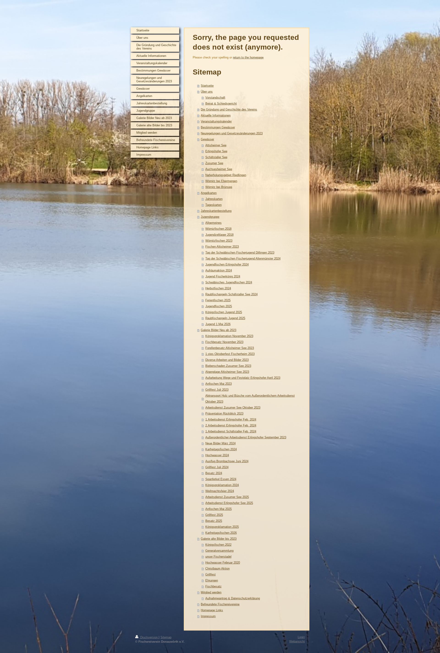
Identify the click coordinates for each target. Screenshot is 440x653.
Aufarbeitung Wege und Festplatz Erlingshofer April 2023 (242, 377)
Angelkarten (209, 193)
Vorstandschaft (215, 97)
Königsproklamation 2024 (222, 485)
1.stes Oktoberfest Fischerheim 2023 (230, 354)
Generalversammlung (219, 550)
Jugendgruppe (210, 217)
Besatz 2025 (213, 521)
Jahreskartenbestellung (216, 211)
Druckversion (149, 637)
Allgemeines (213, 222)
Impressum (208, 616)
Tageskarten (213, 205)
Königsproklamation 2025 (222, 526)
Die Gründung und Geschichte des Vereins (229, 109)
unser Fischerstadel (218, 556)
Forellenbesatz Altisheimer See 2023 (229, 348)
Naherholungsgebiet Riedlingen (225, 175)
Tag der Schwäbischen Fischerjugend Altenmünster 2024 (242, 258)
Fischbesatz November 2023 (224, 342)
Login (301, 637)
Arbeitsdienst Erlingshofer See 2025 (229, 503)
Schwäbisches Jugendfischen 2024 (228, 282)
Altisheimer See (215, 145)
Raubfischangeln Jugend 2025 (225, 318)
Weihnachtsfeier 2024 (219, 491)
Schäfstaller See (216, 157)
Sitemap (165, 637)
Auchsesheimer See (218, 169)
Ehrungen (211, 580)
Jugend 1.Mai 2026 (218, 324)
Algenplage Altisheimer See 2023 (227, 372)
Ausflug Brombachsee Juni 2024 (226, 461)
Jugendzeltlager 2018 (219, 234)
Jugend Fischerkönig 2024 (222, 276)
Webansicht (297, 641)
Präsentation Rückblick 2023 (224, 413)
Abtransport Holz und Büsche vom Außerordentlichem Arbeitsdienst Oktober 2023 (250, 398)
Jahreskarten (214, 199)
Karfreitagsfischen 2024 (221, 449)
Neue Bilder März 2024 (220, 443)
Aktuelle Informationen (216, 115)
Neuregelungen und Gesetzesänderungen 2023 (232, 133)
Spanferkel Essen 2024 (220, 479)
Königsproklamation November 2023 (229, 336)
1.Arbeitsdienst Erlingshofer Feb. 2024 (230, 419)
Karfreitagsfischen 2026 (221, 532)
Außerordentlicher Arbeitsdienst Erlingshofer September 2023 (245, 437)
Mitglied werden (211, 592)
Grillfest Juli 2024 (216, 467)
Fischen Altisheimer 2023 (222, 246)
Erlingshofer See (216, 151)
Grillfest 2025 (214, 515)
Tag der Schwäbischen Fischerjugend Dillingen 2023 (239, 252)
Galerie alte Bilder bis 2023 (218, 538)
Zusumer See (214, 163)
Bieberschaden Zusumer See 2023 (228, 366)
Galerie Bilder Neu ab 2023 (218, 330)
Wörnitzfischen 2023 (218, 240)
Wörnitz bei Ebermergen (221, 181)
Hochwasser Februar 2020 (222, 562)
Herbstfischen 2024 (218, 288)
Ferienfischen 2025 (218, 300)
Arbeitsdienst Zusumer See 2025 (227, 497)
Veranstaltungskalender (216, 121)
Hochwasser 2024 (217, 455)
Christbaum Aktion (217, 568)
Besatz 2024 (213, 473)
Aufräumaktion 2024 (218, 270)
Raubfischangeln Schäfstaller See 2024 (231, 294)
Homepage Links (212, 610)
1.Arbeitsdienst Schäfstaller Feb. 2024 (230, 431)
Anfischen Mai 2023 (218, 383)
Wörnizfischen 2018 (218, 228)
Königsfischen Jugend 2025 (223, 312)
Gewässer (207, 139)
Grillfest (210, 574)
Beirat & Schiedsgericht (221, 103)
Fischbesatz (213, 586)
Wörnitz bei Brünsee (218, 187)
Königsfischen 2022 (218, 544)
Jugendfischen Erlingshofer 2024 (227, 264)
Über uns (207, 91)
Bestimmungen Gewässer (218, 127)
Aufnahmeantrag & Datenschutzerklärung (232, 598)
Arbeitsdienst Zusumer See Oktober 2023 (232, 407)
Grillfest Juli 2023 (216, 389)
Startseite (207, 85)
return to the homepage (248, 57)
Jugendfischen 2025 (218, 306)
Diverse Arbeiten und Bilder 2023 (227, 360)
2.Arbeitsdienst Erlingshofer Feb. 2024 (230, 425)
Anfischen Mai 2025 (218, 509)
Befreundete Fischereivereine (220, 604)
